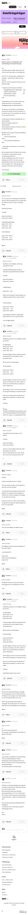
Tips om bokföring (6, 22)
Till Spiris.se (4, 894)
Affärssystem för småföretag (8, 854)
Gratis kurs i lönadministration (9, 869)
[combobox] (14, 32)
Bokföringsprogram (6, 850)
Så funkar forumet (6, 884)
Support (3, 892)
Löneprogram (5, 852)
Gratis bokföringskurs (7, 864)
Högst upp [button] (2, 911)
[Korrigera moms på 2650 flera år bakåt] (23, 186)
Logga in (20, 6)
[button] (25, 55)
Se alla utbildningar (6, 872)
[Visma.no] (6, 3)
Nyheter (15, 22)
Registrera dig (12, 6)
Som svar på (11, 258)
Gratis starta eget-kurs (7, 867)
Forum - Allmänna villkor (7, 879)
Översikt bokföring (6, 18)
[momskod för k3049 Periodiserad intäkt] (25, 186)
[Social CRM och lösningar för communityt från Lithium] (23, 911)
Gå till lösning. (16, 174)
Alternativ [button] (22, 27)
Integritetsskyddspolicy (7, 882)
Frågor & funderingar (19, 18)
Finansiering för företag (7, 857)
